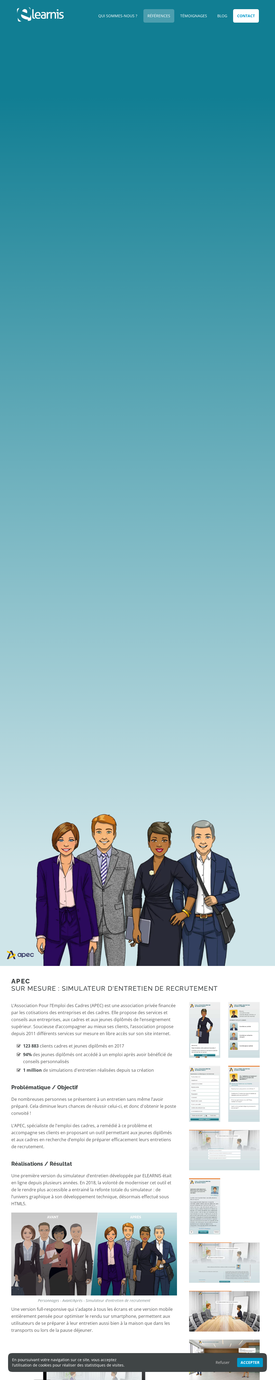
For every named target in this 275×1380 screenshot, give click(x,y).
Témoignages (193, 15)
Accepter (250, 1362)
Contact (246, 15)
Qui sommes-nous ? (117, 15)
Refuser (223, 1362)
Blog (222, 15)
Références (158, 15)
